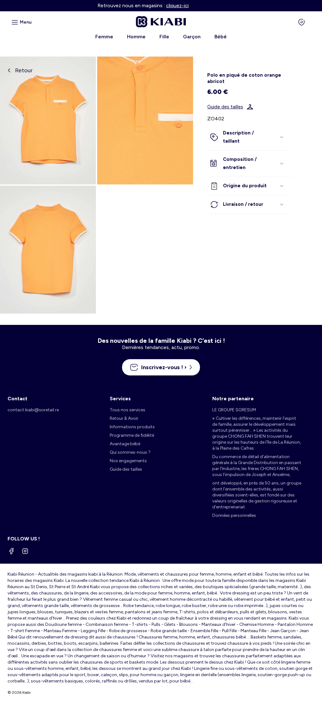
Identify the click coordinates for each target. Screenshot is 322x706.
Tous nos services (127, 410)
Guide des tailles (225, 107)
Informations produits (132, 427)
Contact (17, 399)
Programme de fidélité (132, 435)
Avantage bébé (125, 443)
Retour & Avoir (124, 418)
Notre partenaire (233, 399)
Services (120, 399)
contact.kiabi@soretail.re (33, 410)
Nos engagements (128, 460)
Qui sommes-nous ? (130, 452)
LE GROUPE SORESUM (234, 410)
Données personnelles (234, 515)
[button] (249, 137)
